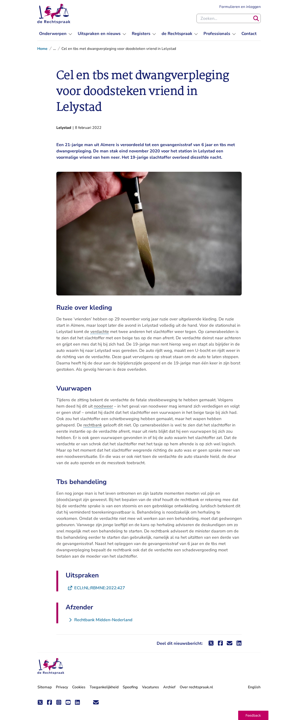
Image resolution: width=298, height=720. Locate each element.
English (254, 687)
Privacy (62, 687)
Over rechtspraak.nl (196, 687)
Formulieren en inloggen (240, 6)
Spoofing (130, 687)
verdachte (99, 331)
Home (42, 48)
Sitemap (44, 687)
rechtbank (92, 425)
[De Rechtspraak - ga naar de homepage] (53, 14)
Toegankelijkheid (104, 687)
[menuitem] (55, 34)
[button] (253, 715)
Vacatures (150, 687)
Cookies (78, 687)
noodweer (103, 406)
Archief (169, 687)
